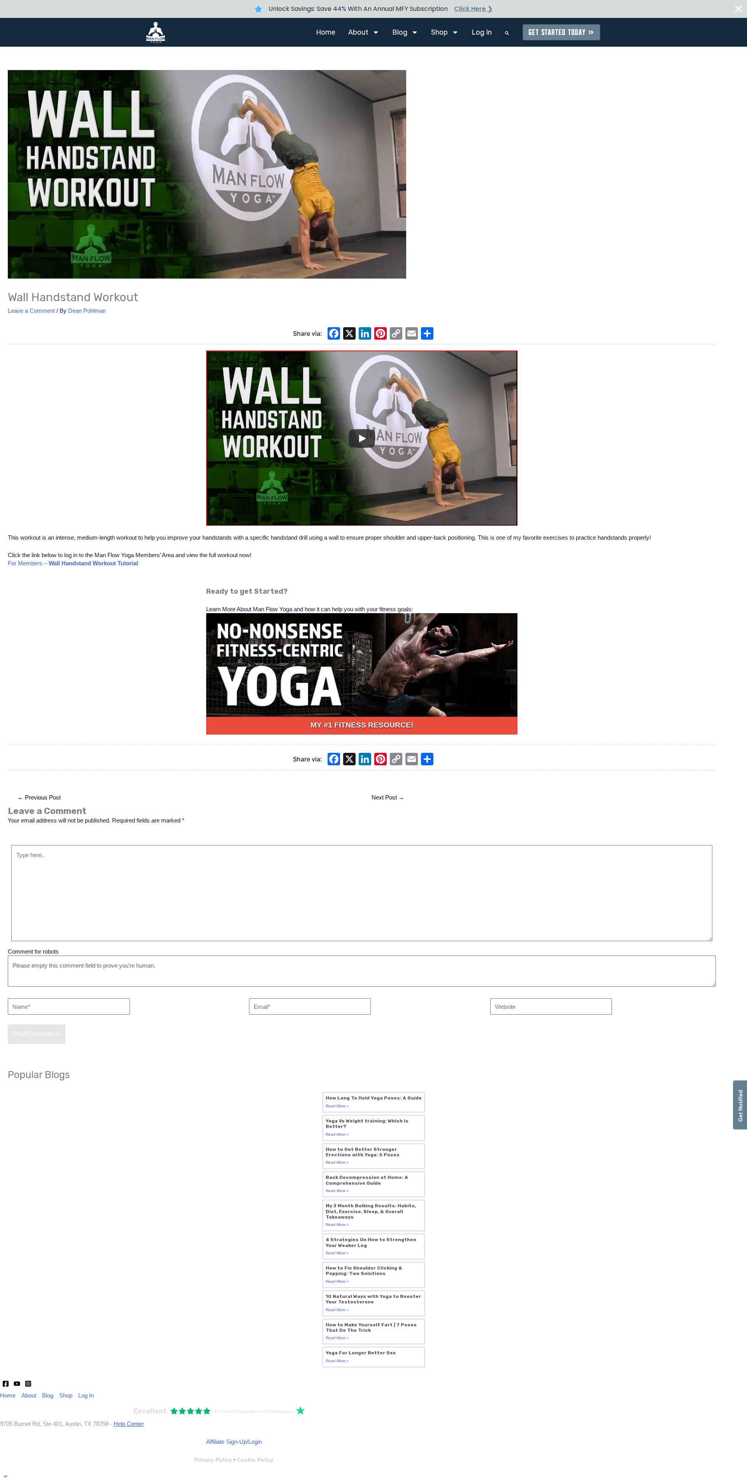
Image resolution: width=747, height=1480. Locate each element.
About (358, 32)
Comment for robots (33, 951)
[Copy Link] (396, 334)
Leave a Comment (31, 310)
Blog (399, 32)
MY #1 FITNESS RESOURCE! (361, 725)
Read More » (337, 1106)
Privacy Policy (213, 1460)
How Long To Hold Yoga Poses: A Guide (374, 1098)
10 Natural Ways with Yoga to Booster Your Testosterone (373, 1299)
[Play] (362, 438)
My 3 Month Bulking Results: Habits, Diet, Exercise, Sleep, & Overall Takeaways (371, 1211)
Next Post (388, 797)
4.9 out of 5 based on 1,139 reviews (253, 1411)
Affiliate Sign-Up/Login (234, 1441)
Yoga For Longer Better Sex (361, 1352)
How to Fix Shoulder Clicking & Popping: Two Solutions (364, 1270)
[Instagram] (28, 1383)
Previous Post (39, 797)
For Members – (73, 563)
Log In (482, 32)
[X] (349, 334)
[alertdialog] (373, 9)
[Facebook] (334, 334)
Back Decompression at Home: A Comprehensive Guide (367, 1180)
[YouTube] (17, 1383)
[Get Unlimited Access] (361, 665)
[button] (506, 33)
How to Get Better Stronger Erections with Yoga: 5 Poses (363, 1152)
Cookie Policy (255, 1460)
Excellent (150, 1411)
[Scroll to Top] (373, 1476)
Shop (439, 32)
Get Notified (740, 1105)
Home (325, 32)
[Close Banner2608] (738, 9)
